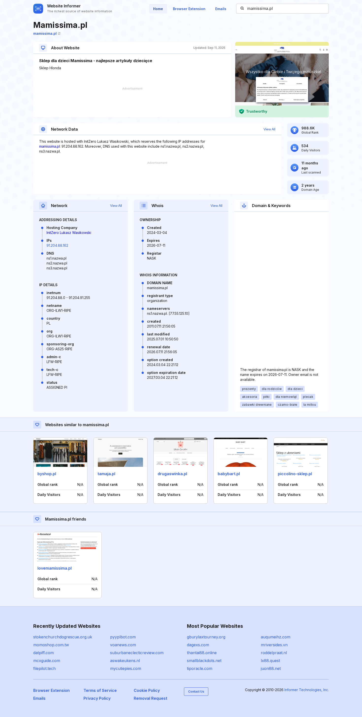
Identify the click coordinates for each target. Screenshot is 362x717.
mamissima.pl (45, 33)
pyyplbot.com (123, 636)
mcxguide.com (46, 660)
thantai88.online (202, 652)
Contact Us (196, 691)
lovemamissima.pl (54, 568)
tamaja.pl (106, 473)
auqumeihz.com (275, 636)
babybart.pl (229, 473)
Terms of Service (100, 690)
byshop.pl (46, 473)
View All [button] (269, 129)
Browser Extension (189, 9)
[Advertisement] (132, 102)
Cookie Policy (147, 690)
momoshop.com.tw (51, 644)
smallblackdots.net (204, 660)
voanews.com (123, 644)
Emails (220, 9)
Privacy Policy (97, 698)
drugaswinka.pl (172, 473)
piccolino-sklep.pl (295, 473)
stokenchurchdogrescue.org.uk (62, 636)
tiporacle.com (199, 668)
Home (158, 9)
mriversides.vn (274, 644)
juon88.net (271, 668)
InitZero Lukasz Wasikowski (69, 232)
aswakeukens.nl (125, 660)
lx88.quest (270, 660)
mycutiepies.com (125, 668)
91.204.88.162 (57, 245)
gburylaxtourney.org (206, 636)
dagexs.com (198, 644)
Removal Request (150, 698)
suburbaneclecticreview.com (137, 652)
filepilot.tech (44, 668)
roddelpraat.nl (274, 652)
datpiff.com (43, 652)
